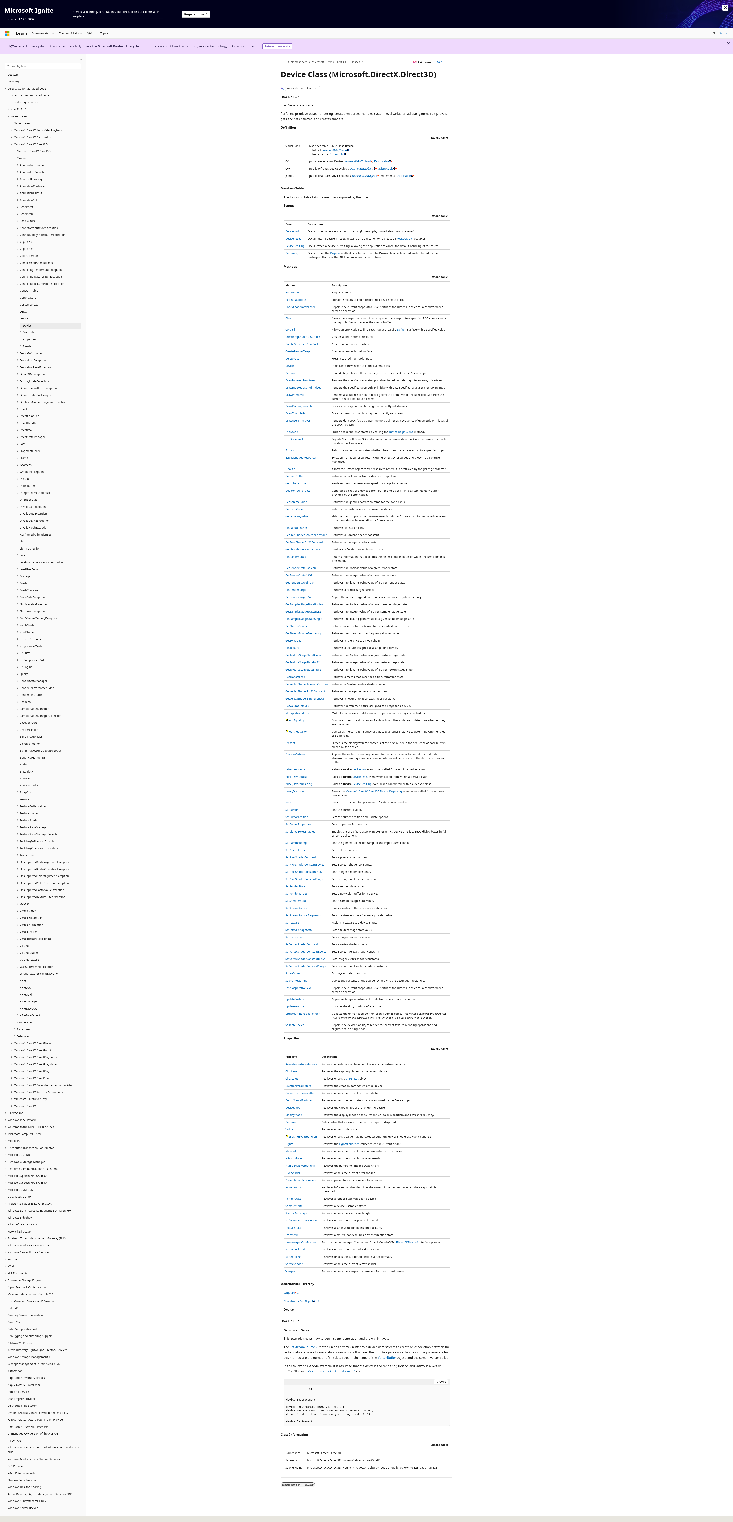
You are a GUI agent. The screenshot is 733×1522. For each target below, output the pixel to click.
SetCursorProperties (298, 824)
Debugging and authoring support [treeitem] (30, 1336)
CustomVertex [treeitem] (29, 304)
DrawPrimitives (295, 395)
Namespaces (299, 62)
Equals (289, 450)
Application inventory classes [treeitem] (26, 1378)
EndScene (291, 432)
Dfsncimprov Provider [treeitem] (21, 1399)
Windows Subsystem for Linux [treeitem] (27, 1501)
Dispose (335, 253)
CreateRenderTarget (298, 351)
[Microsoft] (7, 33)
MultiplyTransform (297, 713)
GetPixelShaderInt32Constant (304, 542)
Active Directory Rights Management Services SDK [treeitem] (40, 1494)
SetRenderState (295, 886)
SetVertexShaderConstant (301, 944)
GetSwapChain (294, 640)
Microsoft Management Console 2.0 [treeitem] (30, 1294)
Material (290, 1151)
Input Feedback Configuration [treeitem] (27, 1287)
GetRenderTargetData (299, 597)
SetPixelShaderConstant (300, 857)
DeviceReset (293, 238)
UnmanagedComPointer (300, 1242)
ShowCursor (293, 973)
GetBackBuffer (294, 476)
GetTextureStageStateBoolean (304, 655)
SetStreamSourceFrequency (303, 915)
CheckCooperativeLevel (300, 307)
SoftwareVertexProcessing (302, 1220)
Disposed (291, 1122)
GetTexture (292, 648)
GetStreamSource (296, 626)
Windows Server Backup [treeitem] (23, 1508)
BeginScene (292, 292)
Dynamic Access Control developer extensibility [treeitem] (38, 1412)
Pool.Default (404, 238)
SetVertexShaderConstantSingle (305, 966)
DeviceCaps (292, 1107)
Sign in (723, 33)
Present (290, 743)
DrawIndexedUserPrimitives (303, 387)
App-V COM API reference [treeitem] (24, 1385)
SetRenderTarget (296, 893)
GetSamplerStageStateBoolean (305, 604)
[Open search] (714, 33)
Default (401, 329)
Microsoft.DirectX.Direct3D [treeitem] (34, 151)
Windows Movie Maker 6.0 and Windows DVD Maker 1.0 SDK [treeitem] (43, 1450)
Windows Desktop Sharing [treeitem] (24, 1487)
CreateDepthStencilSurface (302, 337)
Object (288, 1293)
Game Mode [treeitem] (15, 1322)
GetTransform (294, 677)
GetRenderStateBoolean (300, 568)
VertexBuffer (387, 1357)
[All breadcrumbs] (284, 62)
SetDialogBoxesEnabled (300, 831)
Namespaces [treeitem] (22, 123)
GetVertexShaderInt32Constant (305, 691)
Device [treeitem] (27, 325)
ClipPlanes (292, 1071)
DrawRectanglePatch (298, 406)
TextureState (293, 1227)
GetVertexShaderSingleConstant (305, 698)
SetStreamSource (296, 908)
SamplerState (294, 1206)
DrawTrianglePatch (297, 413)
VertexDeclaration (296, 1249)
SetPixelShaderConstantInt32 (304, 872)
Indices (290, 1129)
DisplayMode (293, 1115)
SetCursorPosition (296, 817)
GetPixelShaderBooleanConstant (306, 535)
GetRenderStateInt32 (298, 575)
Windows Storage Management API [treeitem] (30, 1357)
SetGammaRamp (296, 843)
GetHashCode (294, 509)
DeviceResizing (295, 246)
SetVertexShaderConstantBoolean (306, 951)
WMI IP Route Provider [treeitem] (22, 1473)
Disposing (291, 253)
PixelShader (292, 1173)
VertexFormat (293, 1256)
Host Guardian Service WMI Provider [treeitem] (31, 1301)
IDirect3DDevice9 (407, 1242)
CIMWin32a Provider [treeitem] (21, 1343)
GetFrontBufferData (297, 490)
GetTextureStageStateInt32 (302, 662)
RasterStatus (293, 1187)
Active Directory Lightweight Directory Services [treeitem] (37, 1350)
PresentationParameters (300, 1180)
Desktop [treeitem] (13, 74)
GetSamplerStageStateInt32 (303, 611)
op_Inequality (298, 731)
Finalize (290, 469)
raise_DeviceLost (295, 769)
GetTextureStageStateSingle (303, 669)
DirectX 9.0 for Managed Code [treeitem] (30, 95)
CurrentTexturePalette (299, 1093)
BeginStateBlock (295, 299)
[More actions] (449, 62)
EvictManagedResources (301, 457)
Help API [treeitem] (13, 1308)
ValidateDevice (294, 1025)
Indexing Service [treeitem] (18, 1391)
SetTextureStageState (299, 930)
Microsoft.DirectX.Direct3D (329, 62)
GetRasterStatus (295, 557)
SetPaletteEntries (296, 850)
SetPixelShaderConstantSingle (304, 879)
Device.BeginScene (401, 432)
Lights (289, 1144)
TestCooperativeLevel (298, 988)
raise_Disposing (295, 791)
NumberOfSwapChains (300, 1165)
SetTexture (292, 922)
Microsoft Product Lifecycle (118, 46)
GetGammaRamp (296, 502)
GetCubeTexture (295, 483)
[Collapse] (80, 59)
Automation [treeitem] (15, 1371)
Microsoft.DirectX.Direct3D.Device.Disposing (374, 791)
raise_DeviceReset (296, 776)
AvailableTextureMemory (301, 1064)
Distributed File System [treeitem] (22, 1405)
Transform (292, 1235)
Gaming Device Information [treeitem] (25, 1315)
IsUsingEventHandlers (303, 1136)
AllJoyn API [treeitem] (14, 1440)
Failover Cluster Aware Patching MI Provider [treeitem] (36, 1419)
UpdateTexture (294, 1006)
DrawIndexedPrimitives (300, 380)
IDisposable (336, 154)
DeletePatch (293, 358)
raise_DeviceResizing (298, 784)
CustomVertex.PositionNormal (330, 1371)
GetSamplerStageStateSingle (303, 619)
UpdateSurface (294, 999)
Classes (355, 62)
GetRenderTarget (296, 590)
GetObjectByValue (296, 516)
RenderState (293, 1198)
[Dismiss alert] (725, 8)
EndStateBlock (294, 439)
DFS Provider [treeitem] (16, 1466)
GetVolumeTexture (297, 706)
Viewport (291, 1271)
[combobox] (43, 66)
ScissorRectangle (296, 1213)
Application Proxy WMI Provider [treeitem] (28, 1426)
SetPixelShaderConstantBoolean (305, 864)
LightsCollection (349, 1144)
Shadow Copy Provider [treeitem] (22, 1480)
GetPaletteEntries (296, 527)
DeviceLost (292, 231)
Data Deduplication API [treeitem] (22, 1329)
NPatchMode (293, 1158)
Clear (288, 318)
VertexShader (294, 1264)
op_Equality (296, 720)
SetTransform (294, 937)
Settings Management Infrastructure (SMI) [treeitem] (35, 1364)
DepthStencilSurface (298, 1100)
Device (289, 366)
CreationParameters (298, 1086)
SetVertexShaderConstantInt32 (305, 959)
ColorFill (290, 329)
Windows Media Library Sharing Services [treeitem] (34, 1459)
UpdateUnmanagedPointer (302, 1013)
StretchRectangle (296, 980)
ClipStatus (291, 1078)
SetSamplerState (296, 901)
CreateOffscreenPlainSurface (303, 344)
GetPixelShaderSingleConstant (304, 549)
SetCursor (291, 810)
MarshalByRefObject (335, 150)
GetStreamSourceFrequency (303, 633)
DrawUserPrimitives (298, 420)
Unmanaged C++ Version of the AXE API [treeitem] (33, 1433)
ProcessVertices (295, 754)
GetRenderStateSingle (299, 582)
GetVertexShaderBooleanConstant (307, 684)
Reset (288, 802)
